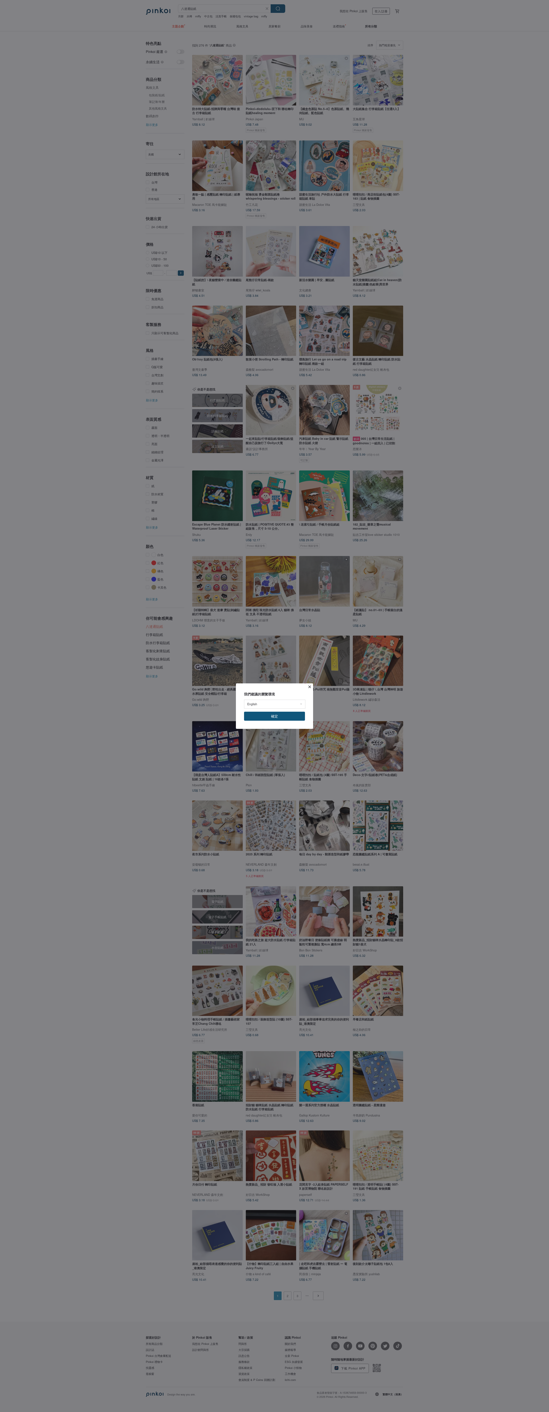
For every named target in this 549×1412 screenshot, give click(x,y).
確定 (274, 716)
